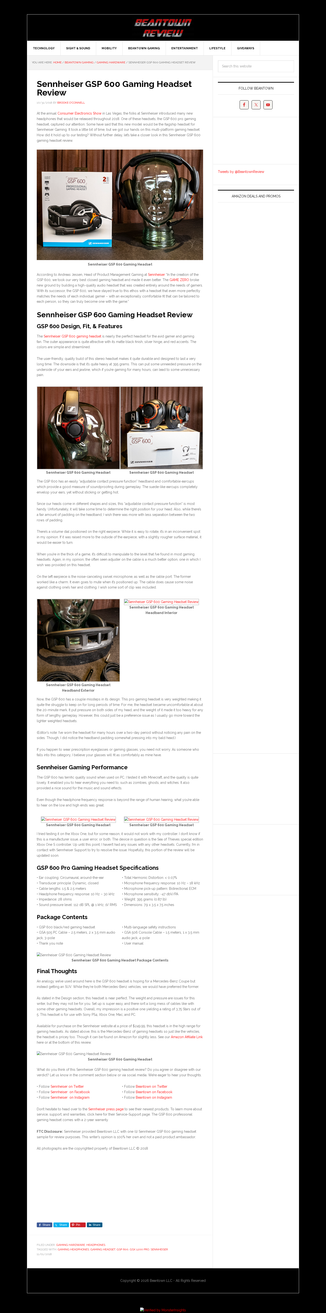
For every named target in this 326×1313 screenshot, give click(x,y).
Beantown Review (163, 27)
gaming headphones (73, 1249)
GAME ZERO (179, 280)
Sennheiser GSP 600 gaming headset (72, 336)
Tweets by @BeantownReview (241, 172)
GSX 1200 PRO (139, 1249)
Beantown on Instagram (154, 1097)
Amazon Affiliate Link (187, 1037)
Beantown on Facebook (154, 1092)
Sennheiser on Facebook (70, 1092)
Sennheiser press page (106, 1109)
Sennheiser (156, 275)
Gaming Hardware (70, 1245)
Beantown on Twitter (151, 1086)
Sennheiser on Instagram (70, 1097)
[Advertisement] (253, 788)
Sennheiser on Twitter (67, 1086)
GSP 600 (122, 1249)
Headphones (95, 1245)
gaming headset (102, 1249)
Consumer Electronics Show (79, 113)
